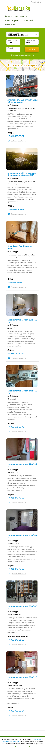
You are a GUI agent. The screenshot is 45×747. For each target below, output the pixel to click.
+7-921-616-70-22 (16, 353)
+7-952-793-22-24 (16, 711)
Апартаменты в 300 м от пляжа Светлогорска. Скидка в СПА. (22, 174)
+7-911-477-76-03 (16, 498)
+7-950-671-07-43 (16, 427)
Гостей (10, 48)
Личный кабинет (36, 2)
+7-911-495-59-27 (16, 136)
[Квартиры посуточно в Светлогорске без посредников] (22, 9)
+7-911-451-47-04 (16, 282)
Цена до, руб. (31, 40)
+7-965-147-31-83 (16, 640)
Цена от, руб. (13, 40)
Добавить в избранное (18, 141)
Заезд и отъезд (13, 33)
